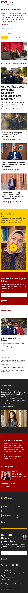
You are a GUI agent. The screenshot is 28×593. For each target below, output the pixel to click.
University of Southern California (24, 538)
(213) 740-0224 (5, 579)
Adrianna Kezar (18, 202)
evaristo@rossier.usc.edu (8, 483)
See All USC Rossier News (19, 63)
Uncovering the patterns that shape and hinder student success (13, 371)
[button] (25, 247)
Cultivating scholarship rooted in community (12, 367)
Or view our (18, 38)
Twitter (9, 565)
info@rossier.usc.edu (7, 577)
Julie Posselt (10, 202)
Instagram (6, 565)
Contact (18, 506)
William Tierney (15, 201)
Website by (6, 589)
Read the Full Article (7, 406)
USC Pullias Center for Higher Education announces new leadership (13, 93)
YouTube (16, 565)
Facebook (2, 565)
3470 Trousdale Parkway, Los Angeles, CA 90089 (12, 573)
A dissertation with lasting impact (11, 339)
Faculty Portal (6, 515)
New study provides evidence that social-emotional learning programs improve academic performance (13, 393)
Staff (3, 522)
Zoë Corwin (14, 108)
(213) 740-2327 (6, 486)
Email (2, 291)
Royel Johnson (21, 108)
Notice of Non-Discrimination (17, 584)
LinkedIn (13, 565)
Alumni (4, 506)
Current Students (7, 511)
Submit (4, 301)
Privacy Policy (4, 584)
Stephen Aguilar (16, 139)
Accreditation (20, 511)
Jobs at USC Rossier (19, 517)
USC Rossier (7, 3)
